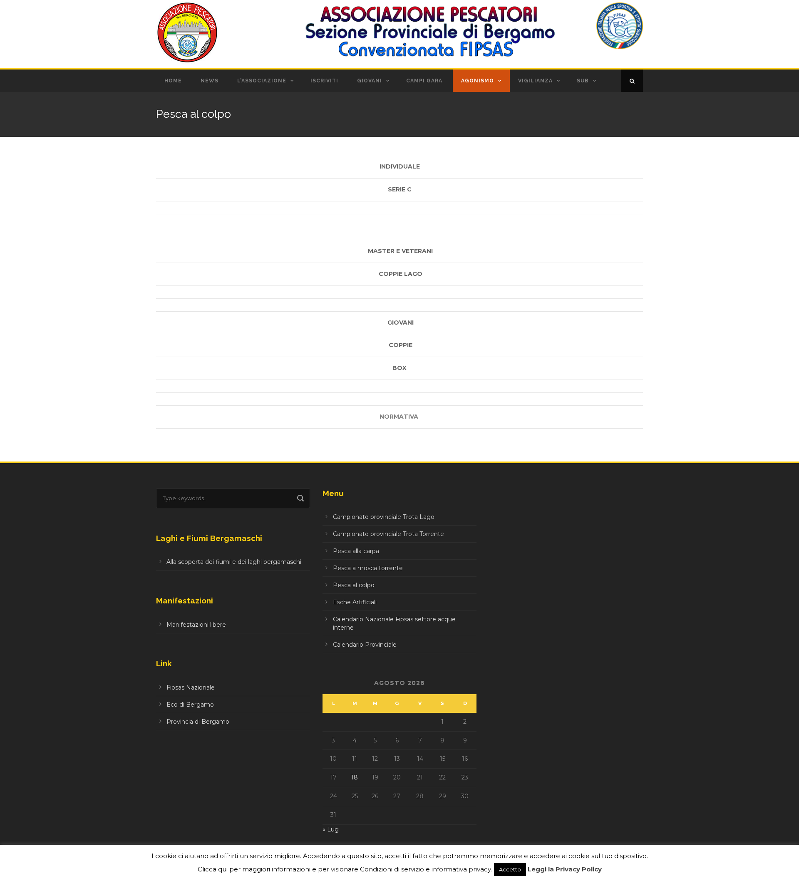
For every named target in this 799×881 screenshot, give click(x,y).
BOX (399, 368)
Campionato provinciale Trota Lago (383, 517)
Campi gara (424, 81)
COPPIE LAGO (400, 274)
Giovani (369, 81)
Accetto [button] (510, 869)
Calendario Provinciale (365, 644)
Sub (583, 81)
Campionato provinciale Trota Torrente (388, 534)
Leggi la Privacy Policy (565, 869)
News (209, 81)
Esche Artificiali (355, 602)
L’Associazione (261, 81)
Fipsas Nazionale (190, 687)
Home (173, 81)
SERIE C (400, 189)
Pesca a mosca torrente (368, 568)
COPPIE (400, 345)
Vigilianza (535, 81)
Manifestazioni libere (196, 624)
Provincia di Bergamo (197, 721)
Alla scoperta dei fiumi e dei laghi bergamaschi (233, 562)
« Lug (331, 829)
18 (354, 777)
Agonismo (477, 81)
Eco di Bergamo (190, 704)
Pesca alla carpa (356, 551)
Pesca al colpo (354, 585)
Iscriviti (324, 81)
